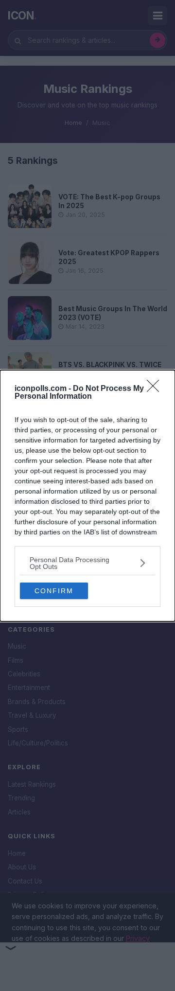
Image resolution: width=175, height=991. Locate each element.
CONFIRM (54, 591)
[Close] (156, 389)
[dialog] (87, 495)
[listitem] (87, 563)
